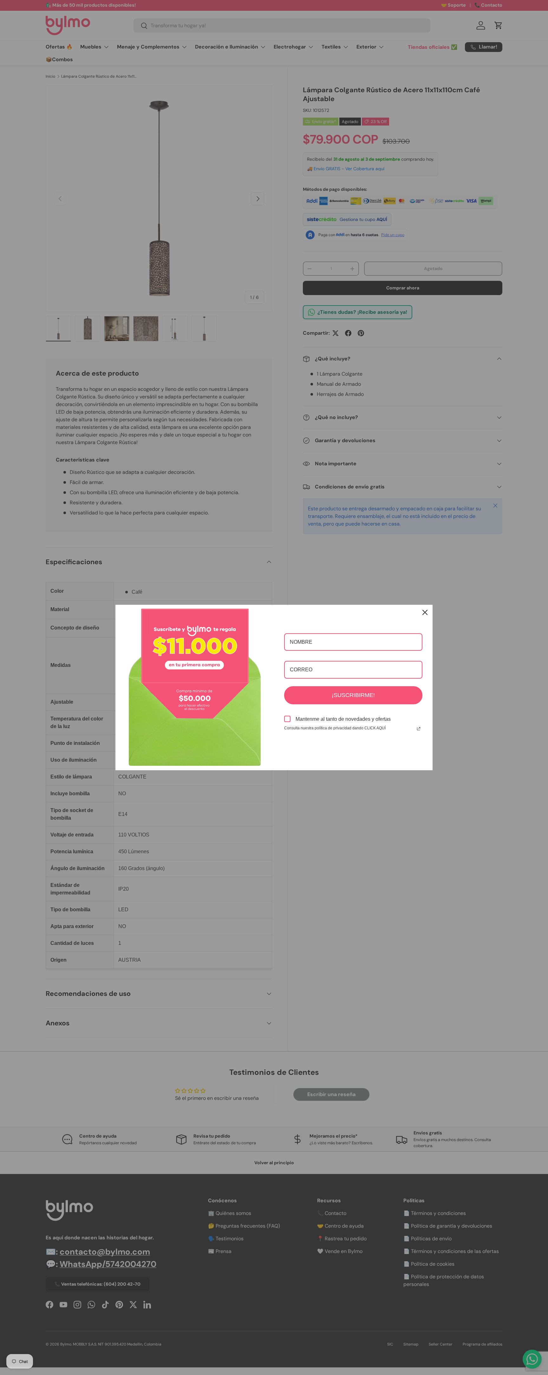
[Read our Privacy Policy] (418, 729)
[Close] (425, 612)
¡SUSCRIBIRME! (353, 695)
